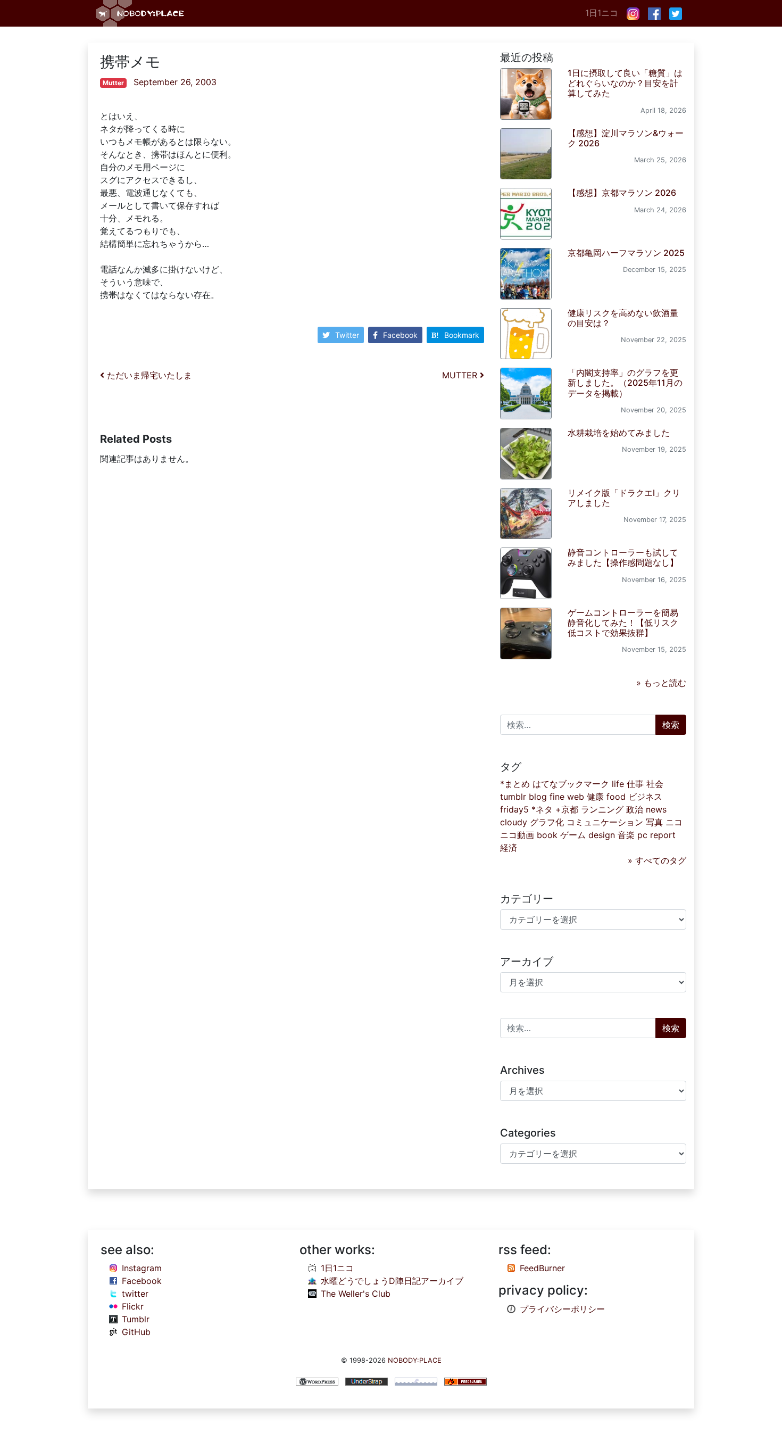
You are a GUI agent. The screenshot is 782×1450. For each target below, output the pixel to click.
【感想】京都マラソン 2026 (622, 192)
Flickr (133, 1306)
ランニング (602, 809)
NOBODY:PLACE (415, 1360)
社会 (654, 783)
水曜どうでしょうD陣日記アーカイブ (392, 1280)
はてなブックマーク (571, 783)
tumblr (513, 796)
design (601, 835)
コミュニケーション (605, 822)
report (663, 835)
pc (642, 835)
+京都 (566, 809)
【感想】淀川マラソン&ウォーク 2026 (626, 138)
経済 (508, 847)
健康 (595, 796)
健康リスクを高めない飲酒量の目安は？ (623, 318)
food (616, 796)
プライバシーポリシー (562, 1309)
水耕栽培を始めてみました (619, 432)
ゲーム (573, 835)
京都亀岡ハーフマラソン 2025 (626, 252)
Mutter (113, 83)
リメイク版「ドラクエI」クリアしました (624, 497)
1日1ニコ (601, 12)
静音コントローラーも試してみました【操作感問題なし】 (623, 557)
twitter (135, 1293)
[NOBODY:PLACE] (141, 13)
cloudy (513, 822)
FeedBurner (542, 1268)
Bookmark (461, 334)
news (656, 809)
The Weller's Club (355, 1293)
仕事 (635, 783)
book (547, 835)
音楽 (626, 835)
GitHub (136, 1332)
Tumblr (135, 1319)
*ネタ (542, 809)
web (575, 796)
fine (557, 796)
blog (538, 796)
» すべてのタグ (657, 860)
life (618, 783)
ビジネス (645, 796)
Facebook (400, 334)
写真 (654, 822)
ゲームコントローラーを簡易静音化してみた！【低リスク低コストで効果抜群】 (623, 622)
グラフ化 (547, 822)
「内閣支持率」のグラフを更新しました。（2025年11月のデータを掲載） (625, 382)
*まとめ (515, 783)
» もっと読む (661, 682)
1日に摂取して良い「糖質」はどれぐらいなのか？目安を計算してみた (625, 83)
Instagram (142, 1268)
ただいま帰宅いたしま (148, 375)
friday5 (514, 809)
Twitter (347, 334)
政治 (634, 809)
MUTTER (461, 375)
